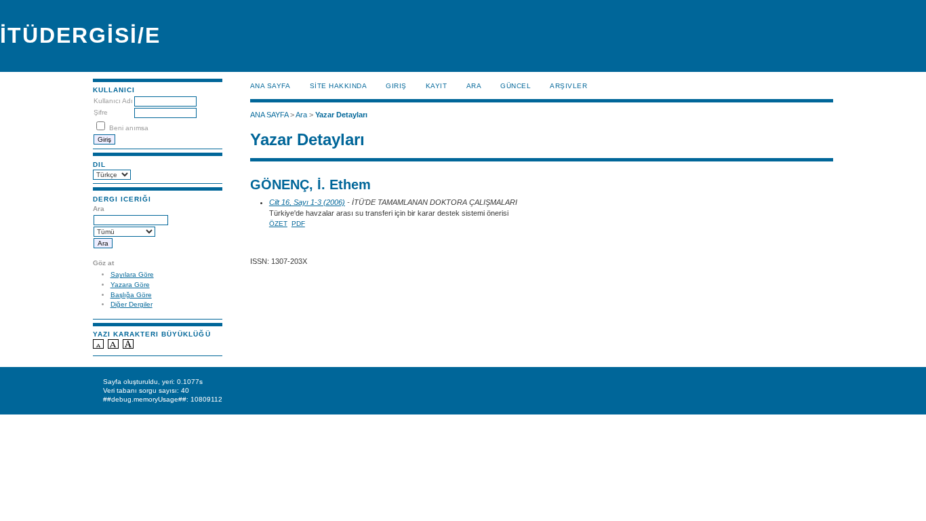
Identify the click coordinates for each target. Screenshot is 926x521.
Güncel (515, 86)
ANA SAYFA (270, 86)
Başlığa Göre (131, 294)
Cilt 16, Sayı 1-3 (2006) (307, 202)
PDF (298, 223)
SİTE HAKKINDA (338, 86)
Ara (474, 86)
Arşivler (568, 86)
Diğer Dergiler (131, 304)
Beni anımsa (128, 128)
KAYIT (436, 86)
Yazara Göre (130, 284)
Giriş (396, 86)
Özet (278, 223)
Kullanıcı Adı (113, 100)
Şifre (101, 112)
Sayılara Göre (132, 274)
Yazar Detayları (341, 115)
